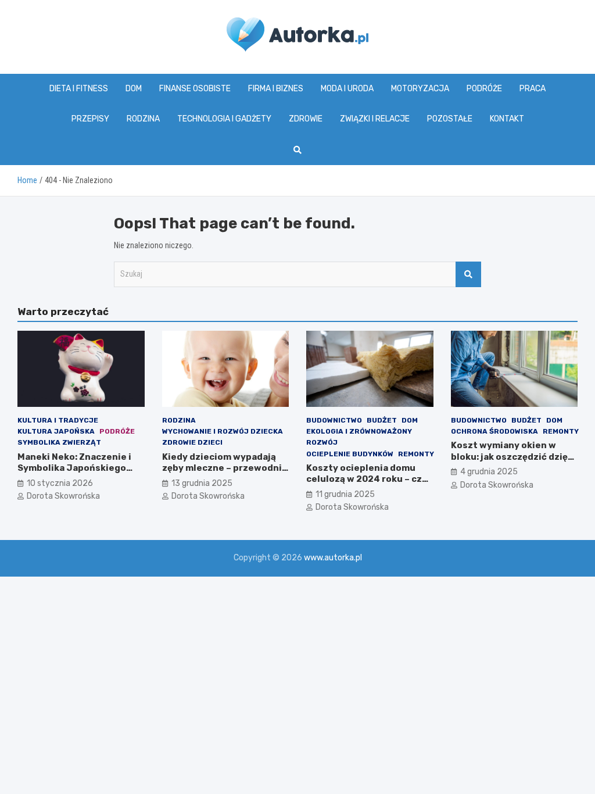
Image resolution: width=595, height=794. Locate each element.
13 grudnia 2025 (201, 483)
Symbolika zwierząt (59, 442)
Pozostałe (449, 119)
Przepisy (90, 119)
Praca (532, 89)
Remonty (416, 454)
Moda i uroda (347, 89)
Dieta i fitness (78, 89)
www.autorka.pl (333, 558)
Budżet (382, 420)
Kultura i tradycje (57, 420)
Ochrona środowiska (494, 431)
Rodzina (143, 119)
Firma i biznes (275, 89)
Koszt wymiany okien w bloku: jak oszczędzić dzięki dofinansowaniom (513, 456)
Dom (134, 89)
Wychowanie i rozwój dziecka (222, 431)
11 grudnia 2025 (345, 494)
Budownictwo (334, 420)
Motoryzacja (420, 89)
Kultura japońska (56, 431)
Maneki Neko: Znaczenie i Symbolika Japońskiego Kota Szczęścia (74, 468)
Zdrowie (305, 119)
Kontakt (507, 119)
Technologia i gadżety (224, 119)
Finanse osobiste (195, 89)
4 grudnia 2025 (489, 472)
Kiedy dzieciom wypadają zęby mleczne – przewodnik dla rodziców (224, 468)
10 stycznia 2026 (60, 483)
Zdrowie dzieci (192, 442)
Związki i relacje (375, 119)
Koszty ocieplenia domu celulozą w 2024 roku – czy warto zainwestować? (366, 479)
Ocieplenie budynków (349, 454)
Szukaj (468, 274)
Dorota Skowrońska (63, 496)
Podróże (484, 89)
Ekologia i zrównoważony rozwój (359, 436)
